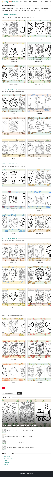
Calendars (7, 456)
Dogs (30, 1)
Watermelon (39, 337)
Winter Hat (39, 210)
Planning (6, 462)
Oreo (39, 285)
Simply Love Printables (28, 473)
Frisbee (13, 233)
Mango (13, 337)
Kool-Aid (39, 307)
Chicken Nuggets (13, 262)
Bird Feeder (39, 113)
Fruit (41, 1)
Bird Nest (39, 136)
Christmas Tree (13, 61)
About (46, 1)
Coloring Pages (8, 458)
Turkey (13, 113)
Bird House (13, 136)
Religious (35, 1)
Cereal (13, 285)
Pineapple (39, 382)
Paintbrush (13, 188)
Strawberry (13, 359)
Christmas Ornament (13, 39)
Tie (13, 210)
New (21, 1)
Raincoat (39, 188)
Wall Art (6, 464)
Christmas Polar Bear (13, 84)
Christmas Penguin (39, 84)
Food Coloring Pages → (9, 238)
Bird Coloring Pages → (9, 89)
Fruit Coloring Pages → (9, 313)
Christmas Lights (39, 39)
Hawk (13, 158)
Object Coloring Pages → (10, 164)
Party (5, 460)
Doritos (13, 307)
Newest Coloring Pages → (10, 15)
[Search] (50, 2)
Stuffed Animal (39, 233)
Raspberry (39, 359)
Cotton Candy (39, 262)
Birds (25, 1)
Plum (13, 382)
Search (19, 393)
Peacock (39, 158)
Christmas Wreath (39, 61)
